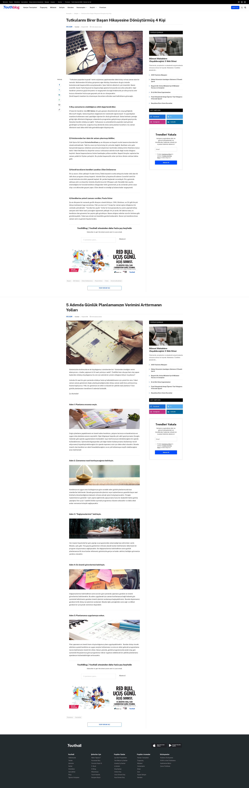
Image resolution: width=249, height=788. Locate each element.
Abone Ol (166, 162)
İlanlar (11, 2)
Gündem (71, 7)
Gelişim (62, 7)
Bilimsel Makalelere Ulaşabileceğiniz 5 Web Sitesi (163, 59)
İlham (139, 769)
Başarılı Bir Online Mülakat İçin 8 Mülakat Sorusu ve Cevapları (165, 87)
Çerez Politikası (165, 766)
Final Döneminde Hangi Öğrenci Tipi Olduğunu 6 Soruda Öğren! (166, 98)
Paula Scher (98, 281)
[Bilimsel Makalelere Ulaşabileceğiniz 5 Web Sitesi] (166, 46)
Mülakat (53, 7)
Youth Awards (95, 774)
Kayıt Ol (235, 7)
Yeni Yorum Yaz (104, 288)
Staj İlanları (117, 769)
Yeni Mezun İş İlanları (120, 760)
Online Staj (117, 772)
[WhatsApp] (59, 100)
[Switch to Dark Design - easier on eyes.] (242, 7)
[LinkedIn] (59, 95)
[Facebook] (59, 85)
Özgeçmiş (43, 7)
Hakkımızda (72, 757)
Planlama (70, 717)
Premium (67, 2)
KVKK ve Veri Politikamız (168, 760)
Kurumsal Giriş (95, 760)
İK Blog (93, 769)
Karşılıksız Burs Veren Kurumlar (161, 103)
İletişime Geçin (95, 777)
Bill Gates (76, 281)
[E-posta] (59, 105)
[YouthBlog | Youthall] (11, 7)
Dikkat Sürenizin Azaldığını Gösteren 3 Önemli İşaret (166, 80)
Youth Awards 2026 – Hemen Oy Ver (81, 2)
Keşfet (92, 7)
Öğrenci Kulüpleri (73, 777)
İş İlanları (117, 766)
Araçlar (53, 2)
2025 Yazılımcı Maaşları (159, 75)
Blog (69, 774)
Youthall (77, 27)
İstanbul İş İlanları (119, 763)
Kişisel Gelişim (141, 774)
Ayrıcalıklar (24, 2)
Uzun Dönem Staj (119, 774)
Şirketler (5, 2)
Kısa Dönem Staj (119, 777)
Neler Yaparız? (96, 757)
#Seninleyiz (95, 772)
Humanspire (81, 7)
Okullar (60, 2)
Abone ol (122, 239)
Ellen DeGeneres (87, 281)
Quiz (138, 772)
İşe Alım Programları (120, 757)
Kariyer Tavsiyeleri (30, 7)
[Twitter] (59, 90)
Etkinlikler (17, 2)
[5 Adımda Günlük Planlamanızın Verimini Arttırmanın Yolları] (104, 364)
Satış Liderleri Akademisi (36, 2)
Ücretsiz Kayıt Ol (96, 763)
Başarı (69, 281)
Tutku (106, 281)
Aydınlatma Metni (165, 763)
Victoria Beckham (116, 281)
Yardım (70, 760)
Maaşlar (47, 2)
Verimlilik (78, 717)
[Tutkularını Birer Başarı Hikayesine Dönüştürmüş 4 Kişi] (104, 74)
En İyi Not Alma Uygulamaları (161, 92)
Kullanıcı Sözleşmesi (166, 757)
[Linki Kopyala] (59, 110)
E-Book (93, 766)
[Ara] (245, 7)
